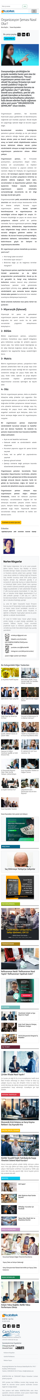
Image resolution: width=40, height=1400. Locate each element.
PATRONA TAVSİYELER (9, 1095)
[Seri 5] (23, 937)
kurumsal (27, 531)
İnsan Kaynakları (15, 27)
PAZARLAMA (11, 1229)
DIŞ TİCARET (6, 1047)
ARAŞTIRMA (6, 846)
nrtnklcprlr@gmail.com (19, 635)
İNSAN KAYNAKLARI (8, 1277)
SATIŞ (3, 1229)
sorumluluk (21, 531)
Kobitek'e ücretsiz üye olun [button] (11, 522)
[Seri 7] (30, 937)
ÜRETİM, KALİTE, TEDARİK (10, 1130)
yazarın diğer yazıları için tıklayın (16, 656)
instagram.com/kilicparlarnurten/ (22, 651)
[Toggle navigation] (34, 11)
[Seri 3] (16, 937)
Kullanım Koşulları (9, 1353)
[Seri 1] (10, 937)
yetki (15, 531)
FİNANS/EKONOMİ (8, 944)
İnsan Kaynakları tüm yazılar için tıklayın (14, 814)
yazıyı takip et (9, 38)
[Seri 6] (26, 937)
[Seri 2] (13, 937)
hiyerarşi (34, 531)
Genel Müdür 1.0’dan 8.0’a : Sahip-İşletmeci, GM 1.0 (19, 931)
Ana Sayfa (4, 27)
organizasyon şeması (6, 531)
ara (25, 6)
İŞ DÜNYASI (5, 1007)
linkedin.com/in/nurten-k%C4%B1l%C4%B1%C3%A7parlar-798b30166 (16, 642)
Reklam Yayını (8, 1360)
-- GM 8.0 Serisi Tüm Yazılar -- (20, 935)
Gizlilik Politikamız (9, 1356)
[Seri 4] (20, 937)
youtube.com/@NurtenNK (20, 648)
